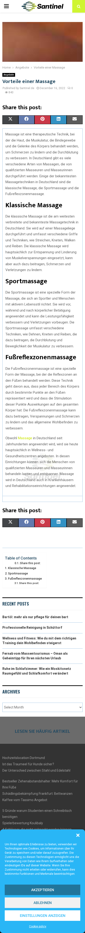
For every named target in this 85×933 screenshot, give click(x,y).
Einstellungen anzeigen (42, 916)
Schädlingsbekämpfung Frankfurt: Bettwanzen (37, 793)
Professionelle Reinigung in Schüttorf (32, 627)
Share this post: (30, 563)
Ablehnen (43, 903)
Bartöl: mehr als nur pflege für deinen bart (35, 617)
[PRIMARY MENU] (6, 6)
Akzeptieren (42, 890)
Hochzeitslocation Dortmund (23, 758)
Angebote (9, 74)
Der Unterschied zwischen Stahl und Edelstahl (36, 770)
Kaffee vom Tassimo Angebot (24, 800)
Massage (25, 438)
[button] (78, 835)
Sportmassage (18, 573)
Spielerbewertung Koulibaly (22, 823)
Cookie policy (37, 926)
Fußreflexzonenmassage (25, 578)
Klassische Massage (22, 568)
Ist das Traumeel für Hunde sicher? (28, 764)
